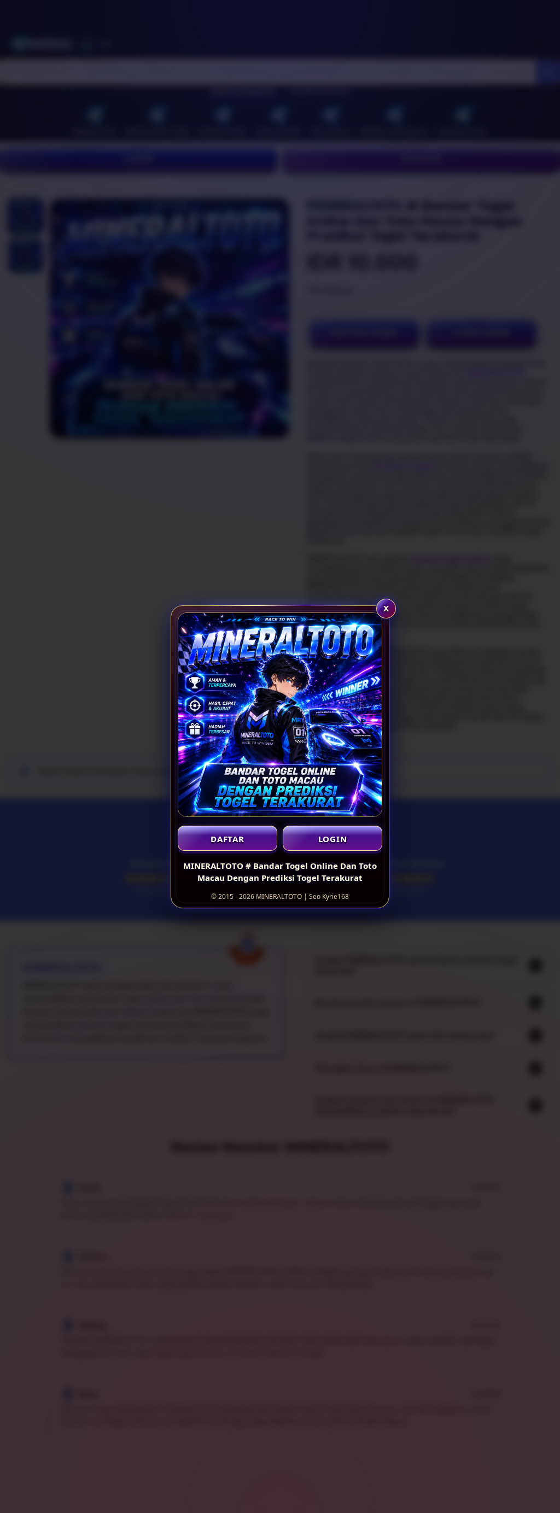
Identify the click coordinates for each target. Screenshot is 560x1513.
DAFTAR (227, 838)
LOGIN (332, 838)
